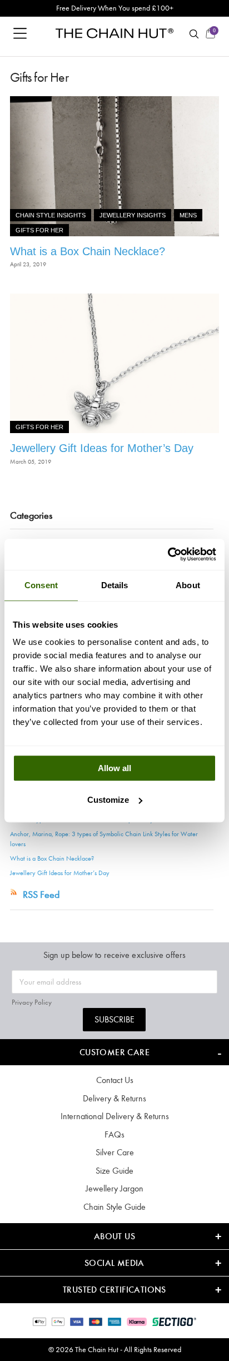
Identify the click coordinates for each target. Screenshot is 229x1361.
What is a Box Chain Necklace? (87, 251)
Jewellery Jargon (114, 1188)
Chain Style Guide (114, 1206)
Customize (108, 799)
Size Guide (114, 1170)
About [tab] (188, 585)
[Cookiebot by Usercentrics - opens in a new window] (167, 554)
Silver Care (115, 1152)
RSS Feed (41, 894)
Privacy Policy (32, 1002)
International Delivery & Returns (115, 1116)
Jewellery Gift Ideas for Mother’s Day (101, 448)
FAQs (114, 1134)
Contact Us (114, 1080)
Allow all (114, 768)
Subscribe (114, 1019)
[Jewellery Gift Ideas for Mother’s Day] (114, 364)
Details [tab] (114, 585)
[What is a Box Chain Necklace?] (114, 166)
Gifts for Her (39, 230)
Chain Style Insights (51, 215)
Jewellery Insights (132, 215)
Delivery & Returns (114, 1098)
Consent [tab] (41, 585)
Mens (188, 215)
